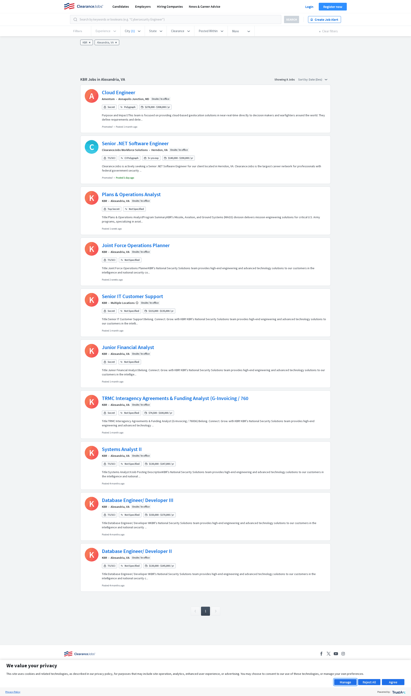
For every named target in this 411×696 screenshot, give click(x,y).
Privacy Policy (12, 691)
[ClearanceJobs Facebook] (321, 653)
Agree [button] (393, 682)
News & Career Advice (204, 6)
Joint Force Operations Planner (136, 245)
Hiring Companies (170, 6)
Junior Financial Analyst (128, 347)
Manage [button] (345, 682)
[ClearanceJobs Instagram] (343, 653)
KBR (104, 201)
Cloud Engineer (118, 92)
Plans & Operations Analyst (131, 194)
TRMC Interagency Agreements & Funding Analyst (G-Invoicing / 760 (175, 398)
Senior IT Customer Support (132, 296)
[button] (133, 31)
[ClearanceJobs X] (328, 653)
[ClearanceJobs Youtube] (335, 653)
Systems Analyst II (122, 449)
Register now (332, 6)
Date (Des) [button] (316, 79)
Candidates (120, 6)
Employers (143, 6)
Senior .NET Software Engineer (135, 143)
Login (309, 6)
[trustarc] (398, 691)
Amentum (108, 99)
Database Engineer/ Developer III (137, 500)
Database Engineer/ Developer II (137, 551)
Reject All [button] (369, 682)
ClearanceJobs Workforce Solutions (125, 150)
